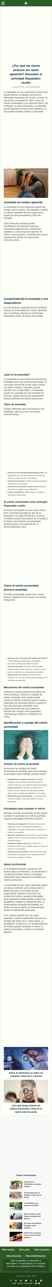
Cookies (20, 1283)
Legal (14, 1283)
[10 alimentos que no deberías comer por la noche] (17, 1196)
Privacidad (28, 1283)
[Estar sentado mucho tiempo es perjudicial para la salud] (17, 1216)
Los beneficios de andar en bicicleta (31, 1204)
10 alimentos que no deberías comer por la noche (32, 1195)
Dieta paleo (24, 1250)
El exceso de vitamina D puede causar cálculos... (32, 1225)
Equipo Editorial (34, 87)
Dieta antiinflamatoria (35, 1256)
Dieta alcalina (8, 1250)
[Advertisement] (26, 35)
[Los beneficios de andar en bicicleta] (17, 1206)
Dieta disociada (13, 1256)
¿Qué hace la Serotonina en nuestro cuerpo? (32, 1184)
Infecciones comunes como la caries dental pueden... (32, 1235)
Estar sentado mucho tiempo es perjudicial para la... (32, 1216)
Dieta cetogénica (42, 1250)
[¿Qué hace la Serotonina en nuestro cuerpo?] (17, 1185)
